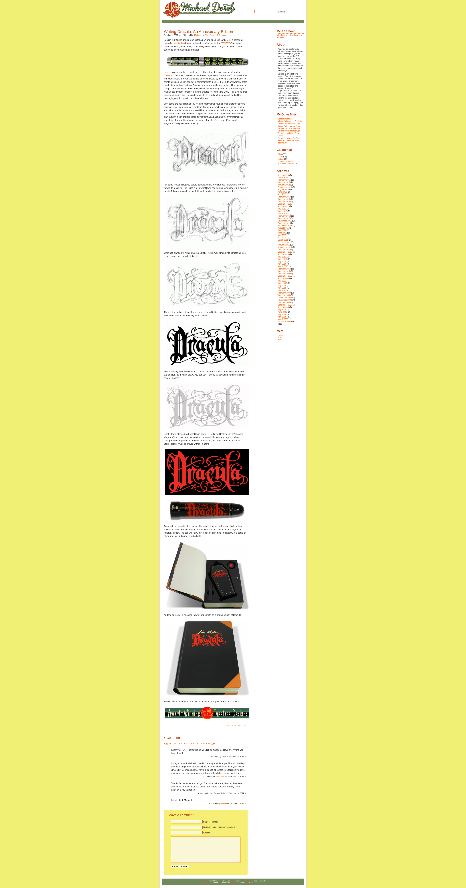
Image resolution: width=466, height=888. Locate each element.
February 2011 (284, 242)
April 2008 (282, 317)
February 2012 (284, 216)
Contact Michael (285, 119)
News (212, 35)
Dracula (168, 75)
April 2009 (282, 288)
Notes (280, 159)
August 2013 (283, 189)
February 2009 (284, 293)
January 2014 (284, 185)
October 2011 (284, 223)
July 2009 (282, 281)
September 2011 (285, 225)
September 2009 (285, 276)
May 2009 (282, 285)
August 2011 (283, 228)
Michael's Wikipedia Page (289, 131)
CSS (251, 883)
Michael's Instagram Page (289, 126)
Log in (280, 335)
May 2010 (282, 261)
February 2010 (284, 269)
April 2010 (282, 264)
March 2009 (283, 290)
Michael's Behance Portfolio (290, 121)
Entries (215, 883)
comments (226, 883)
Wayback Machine (286, 164)
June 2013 (282, 192)
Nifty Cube (226, 881)
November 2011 (285, 221)
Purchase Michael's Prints (289, 138)
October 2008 (284, 302)
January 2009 (284, 295)
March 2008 (283, 319)
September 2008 (285, 305)
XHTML (243, 883)
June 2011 (282, 233)
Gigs (207, 35)
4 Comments (222, 35)
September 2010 (285, 252)
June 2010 (282, 259)
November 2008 (285, 300)
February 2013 (284, 197)
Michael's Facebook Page (289, 124)
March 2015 (283, 177)
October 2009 (284, 273)
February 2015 (284, 180)
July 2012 (282, 209)
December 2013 (285, 187)
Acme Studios (178, 43)
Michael (197, 35)
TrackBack (207, 743)
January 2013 (284, 199)
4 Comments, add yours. (236, 726)
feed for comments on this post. (182, 743)
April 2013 (282, 194)
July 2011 (282, 230)
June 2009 (282, 283)
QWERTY (226, 43)
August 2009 (283, 278)
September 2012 (285, 204)
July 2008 (282, 309)
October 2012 (284, 201)
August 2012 (283, 206)
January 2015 (284, 182)
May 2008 (282, 314)
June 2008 (282, 312)
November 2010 (285, 247)
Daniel (224, 803)
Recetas (237, 881)
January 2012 (284, 218)
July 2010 (282, 257)
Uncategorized (284, 161)
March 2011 (283, 240)
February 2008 (284, 321)
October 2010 (284, 249)
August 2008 (283, 307)
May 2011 (282, 235)
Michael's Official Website (289, 128)
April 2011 (282, 237)
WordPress (214, 881)
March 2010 (283, 266)
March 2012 (283, 213)
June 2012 (282, 211)
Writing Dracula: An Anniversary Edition (198, 31)
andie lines (220, 776)
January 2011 (284, 245)
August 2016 (283, 175)
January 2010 (284, 271)
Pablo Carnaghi (260, 881)
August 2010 (283, 254)
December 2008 (285, 297)
